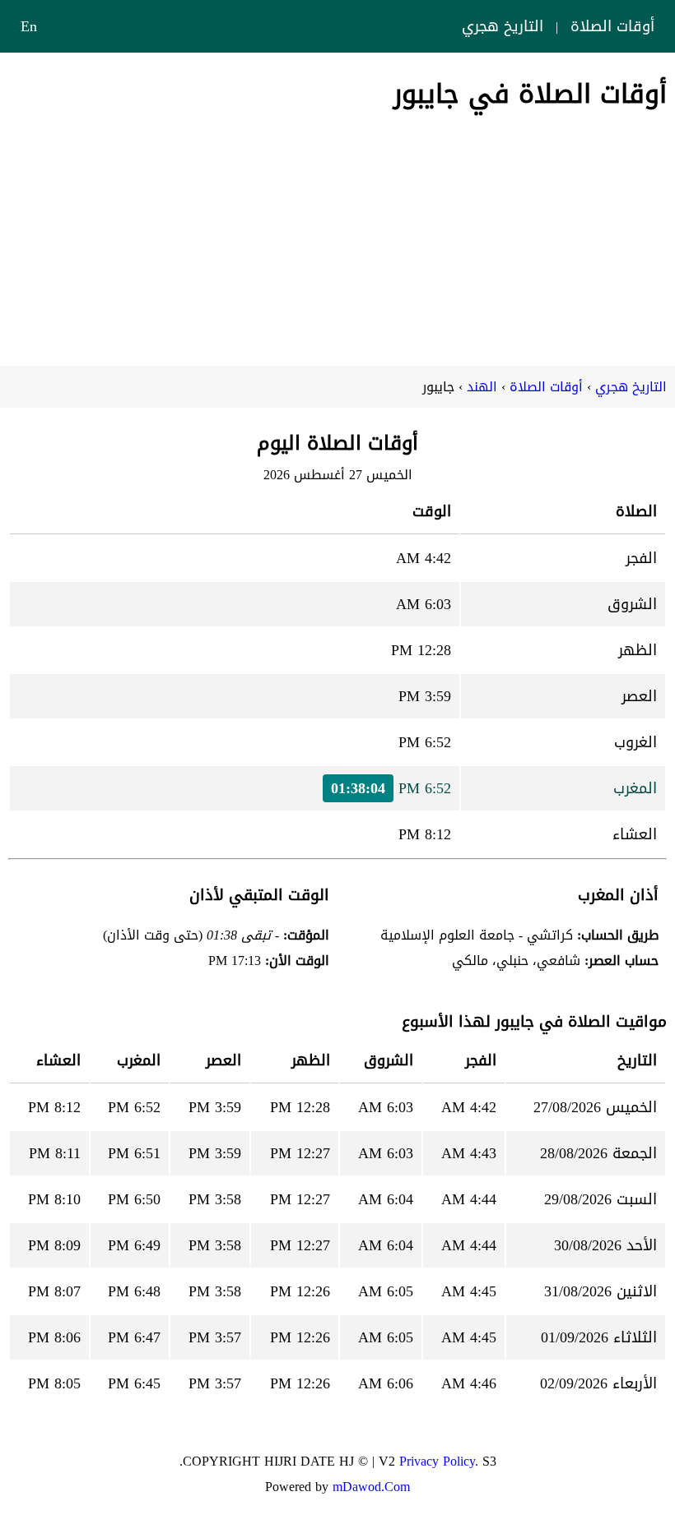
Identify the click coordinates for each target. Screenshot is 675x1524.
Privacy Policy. (438, 1461)
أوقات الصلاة (612, 26)
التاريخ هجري (502, 26)
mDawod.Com (371, 1486)
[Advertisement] (337, 234)
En (29, 26)
